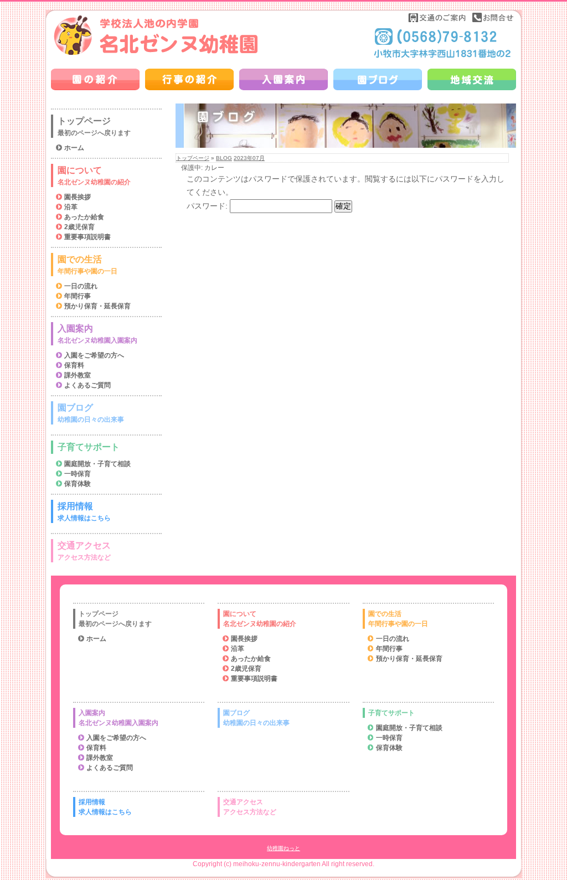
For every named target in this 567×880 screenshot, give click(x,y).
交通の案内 (437, 17)
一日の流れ (80, 286)
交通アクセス (84, 551)
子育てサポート (89, 447)
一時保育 (77, 474)
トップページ (192, 158)
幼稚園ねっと (283, 848)
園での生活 (87, 265)
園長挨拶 (77, 197)
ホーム (74, 148)
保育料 (74, 365)
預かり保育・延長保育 (97, 306)
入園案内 (97, 334)
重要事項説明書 (87, 237)
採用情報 (84, 511)
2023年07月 (249, 158)
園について (94, 175)
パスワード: (208, 205)
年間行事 (77, 296)
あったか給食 (84, 217)
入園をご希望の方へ (94, 355)
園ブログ (91, 413)
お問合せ (492, 17)
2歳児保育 (79, 227)
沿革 (71, 207)
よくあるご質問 (87, 385)
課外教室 (77, 375)
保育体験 (77, 484)
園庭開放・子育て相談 (97, 464)
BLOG (224, 158)
